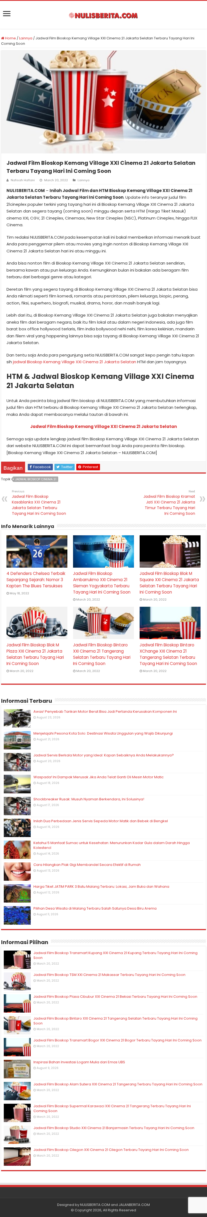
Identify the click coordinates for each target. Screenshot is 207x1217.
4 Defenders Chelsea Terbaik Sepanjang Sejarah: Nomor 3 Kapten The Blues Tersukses (35, 580)
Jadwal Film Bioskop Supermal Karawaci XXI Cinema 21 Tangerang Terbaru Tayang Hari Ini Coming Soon (112, 1108)
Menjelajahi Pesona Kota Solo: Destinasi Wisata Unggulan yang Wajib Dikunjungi (103, 733)
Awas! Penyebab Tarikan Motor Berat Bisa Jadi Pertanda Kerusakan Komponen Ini (105, 711)
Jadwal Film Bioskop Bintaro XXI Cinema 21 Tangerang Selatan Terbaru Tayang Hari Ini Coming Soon (115, 1021)
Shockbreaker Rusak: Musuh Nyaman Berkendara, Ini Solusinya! (88, 799)
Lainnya (25, 38)
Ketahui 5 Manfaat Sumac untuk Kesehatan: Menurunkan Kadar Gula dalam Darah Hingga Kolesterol (111, 845)
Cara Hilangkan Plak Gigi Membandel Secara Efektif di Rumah (87, 864)
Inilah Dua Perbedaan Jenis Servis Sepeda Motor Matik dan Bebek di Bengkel (100, 821)
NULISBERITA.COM (95, 1204)
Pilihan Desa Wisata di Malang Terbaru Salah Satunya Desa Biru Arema (95, 908)
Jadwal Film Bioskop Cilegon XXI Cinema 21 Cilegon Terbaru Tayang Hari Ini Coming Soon (111, 1149)
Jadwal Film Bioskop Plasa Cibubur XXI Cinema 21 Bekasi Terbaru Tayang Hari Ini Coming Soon (115, 996)
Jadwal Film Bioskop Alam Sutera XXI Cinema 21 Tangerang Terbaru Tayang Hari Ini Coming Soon (117, 1084)
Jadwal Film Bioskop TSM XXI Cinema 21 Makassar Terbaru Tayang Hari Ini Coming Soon (109, 974)
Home (10, 38)
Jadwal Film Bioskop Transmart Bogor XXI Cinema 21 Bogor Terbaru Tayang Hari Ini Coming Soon (117, 1040)
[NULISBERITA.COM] (103, 15)
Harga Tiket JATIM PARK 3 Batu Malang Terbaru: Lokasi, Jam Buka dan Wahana (101, 886)
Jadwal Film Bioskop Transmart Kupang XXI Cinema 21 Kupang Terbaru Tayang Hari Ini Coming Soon (115, 955)
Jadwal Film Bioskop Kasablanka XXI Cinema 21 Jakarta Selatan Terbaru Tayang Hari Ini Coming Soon (39, 502)
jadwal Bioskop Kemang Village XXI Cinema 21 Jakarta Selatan (74, 362)
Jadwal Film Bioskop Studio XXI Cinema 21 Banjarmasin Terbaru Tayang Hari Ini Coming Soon (113, 1127)
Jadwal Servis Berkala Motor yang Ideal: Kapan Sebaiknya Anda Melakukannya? (103, 755)
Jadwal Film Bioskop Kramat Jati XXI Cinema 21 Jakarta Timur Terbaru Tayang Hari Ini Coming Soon (169, 502)
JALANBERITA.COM (134, 1204)
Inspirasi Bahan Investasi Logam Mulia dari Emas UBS (79, 1062)
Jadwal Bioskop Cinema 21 (35, 479)
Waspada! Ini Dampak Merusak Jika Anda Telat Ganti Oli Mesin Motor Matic (98, 777)
